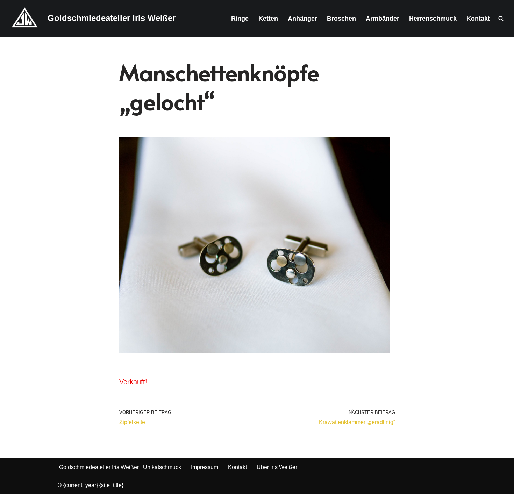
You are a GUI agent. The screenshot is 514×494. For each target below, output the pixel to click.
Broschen (341, 18)
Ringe (240, 18)
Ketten (268, 18)
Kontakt (478, 18)
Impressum (204, 467)
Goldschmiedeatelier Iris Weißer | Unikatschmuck (120, 467)
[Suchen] (501, 18)
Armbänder (382, 18)
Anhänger (302, 18)
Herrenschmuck (433, 18)
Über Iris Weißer (277, 467)
